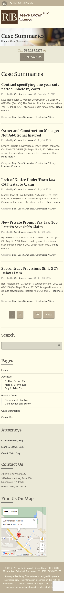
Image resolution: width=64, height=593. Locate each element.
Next (48, 314)
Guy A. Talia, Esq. (14, 388)
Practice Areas (9, 395)
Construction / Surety (45, 117)
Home (4, 41)
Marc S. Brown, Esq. (16, 384)
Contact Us (32, 57)
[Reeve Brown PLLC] (27, 17)
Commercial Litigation (16, 400)
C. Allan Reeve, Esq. (16, 381)
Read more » (8, 156)
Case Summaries (26, 117)
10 (37, 314)
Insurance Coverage (10, 166)
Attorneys (6, 376)
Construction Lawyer (24, 94)
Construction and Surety (18, 403)
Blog (14, 117)
